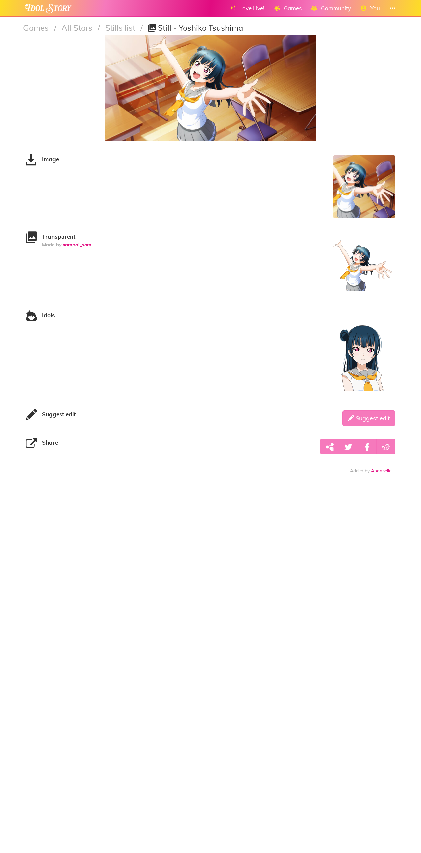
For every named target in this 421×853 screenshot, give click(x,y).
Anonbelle (381, 470)
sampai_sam (77, 245)
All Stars (78, 28)
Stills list (121, 28)
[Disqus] (210, 582)
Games (37, 28)
